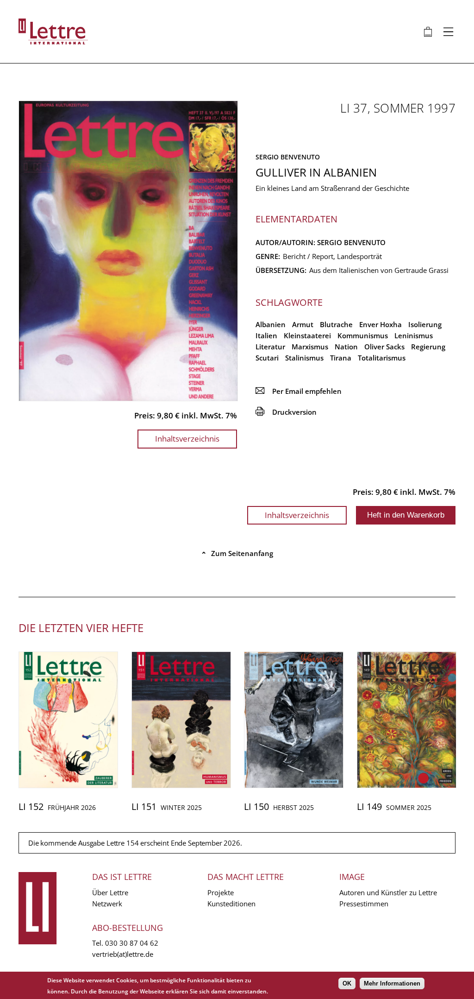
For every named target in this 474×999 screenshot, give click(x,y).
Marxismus (310, 346)
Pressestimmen (363, 903)
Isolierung (425, 324)
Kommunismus (362, 335)
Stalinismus (304, 357)
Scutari (267, 357)
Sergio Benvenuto (288, 156)
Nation (346, 346)
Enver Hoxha (380, 324)
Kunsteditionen (231, 903)
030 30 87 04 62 (131, 943)
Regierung (428, 346)
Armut (302, 324)
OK (347, 983)
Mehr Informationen (392, 983)
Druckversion (286, 412)
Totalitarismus (381, 357)
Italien (266, 335)
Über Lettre (110, 892)
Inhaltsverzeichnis (187, 438)
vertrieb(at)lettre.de (122, 954)
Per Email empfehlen (299, 391)
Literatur (270, 346)
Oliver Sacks (384, 346)
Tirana (340, 357)
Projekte (220, 892)
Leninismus (413, 335)
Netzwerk (107, 903)
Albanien (271, 324)
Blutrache (336, 324)
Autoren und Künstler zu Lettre (388, 892)
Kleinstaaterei (307, 335)
